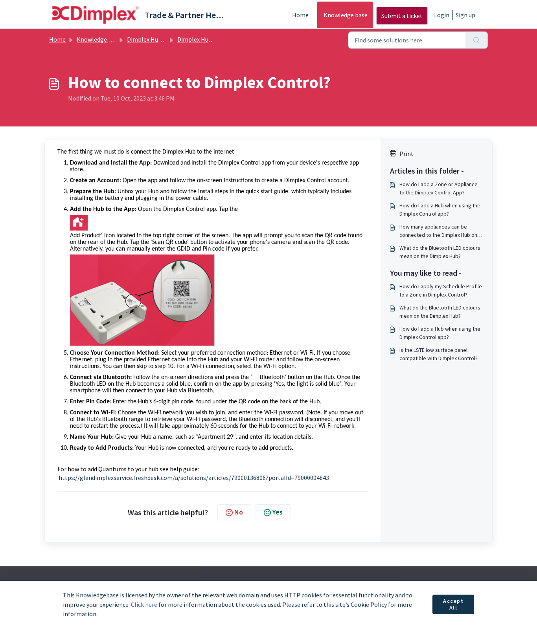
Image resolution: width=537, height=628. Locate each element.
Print (406, 153)
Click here (144, 604)
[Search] (476, 40)
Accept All (453, 604)
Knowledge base (346, 15)
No (238, 511)
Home (300, 15)
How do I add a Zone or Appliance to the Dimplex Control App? (438, 188)
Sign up (465, 15)
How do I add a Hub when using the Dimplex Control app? (439, 209)
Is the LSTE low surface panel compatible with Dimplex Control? (438, 354)
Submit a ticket (402, 16)
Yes (277, 511)
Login (441, 15)
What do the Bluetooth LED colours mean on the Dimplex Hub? (439, 252)
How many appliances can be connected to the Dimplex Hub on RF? (438, 231)
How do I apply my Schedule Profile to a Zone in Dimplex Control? (440, 290)
